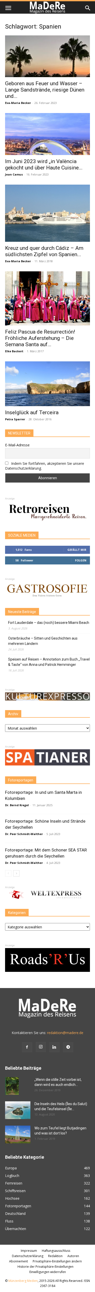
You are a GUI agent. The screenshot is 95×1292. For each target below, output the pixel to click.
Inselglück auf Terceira (32, 412)
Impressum (29, 1251)
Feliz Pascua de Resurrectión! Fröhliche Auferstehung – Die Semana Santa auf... (40, 338)
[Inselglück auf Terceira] (47, 383)
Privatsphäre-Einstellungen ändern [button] (57, 1261)
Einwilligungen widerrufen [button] (47, 1272)
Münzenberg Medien (23, 1281)
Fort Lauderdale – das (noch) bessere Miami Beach (48, 623)
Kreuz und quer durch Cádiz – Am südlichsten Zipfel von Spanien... (44, 251)
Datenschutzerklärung (27, 1256)
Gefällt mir (76, 550)
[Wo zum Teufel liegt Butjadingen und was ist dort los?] (17, 1134)
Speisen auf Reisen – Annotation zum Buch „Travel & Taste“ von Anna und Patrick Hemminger (49, 662)
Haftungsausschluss (56, 1251)
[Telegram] (68, 1047)
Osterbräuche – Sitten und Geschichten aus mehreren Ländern (43, 641)
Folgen (80, 560)
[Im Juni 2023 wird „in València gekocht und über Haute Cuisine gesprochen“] (47, 134)
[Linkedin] (54, 1047)
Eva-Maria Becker (18, 103)
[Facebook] (27, 1047)
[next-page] (16, 873)
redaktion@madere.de (65, 1032)
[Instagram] (41, 1047)
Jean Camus (14, 174)
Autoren (73, 1256)
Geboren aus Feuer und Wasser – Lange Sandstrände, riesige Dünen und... (44, 89)
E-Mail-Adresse (17, 445)
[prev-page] (8, 873)
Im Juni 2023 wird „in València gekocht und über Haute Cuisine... (44, 164)
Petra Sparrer (15, 419)
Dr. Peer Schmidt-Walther (24, 834)
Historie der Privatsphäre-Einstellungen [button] (45, 1266)
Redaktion (55, 1256)
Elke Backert (14, 351)
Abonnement (18, 1261)
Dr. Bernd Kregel (17, 805)
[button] (8, 8)
